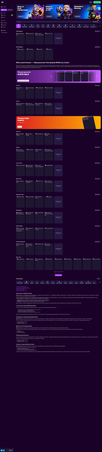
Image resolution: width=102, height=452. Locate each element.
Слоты (43, 26)
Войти (5, 6)
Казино (4, 9)
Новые (53, 26)
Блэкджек (79, 26)
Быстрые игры (72, 26)
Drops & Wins (86, 26)
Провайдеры (95, 21)
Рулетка (48, 26)
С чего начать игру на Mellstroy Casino (22, 287)
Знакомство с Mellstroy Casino (21, 286)
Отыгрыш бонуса (94, 26)
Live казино (59, 26)
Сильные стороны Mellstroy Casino (22, 290)
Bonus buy (66, 26)
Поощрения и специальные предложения (23, 288)
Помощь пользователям (20, 289)
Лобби (18, 26)
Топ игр (37, 26)
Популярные (24, 26)
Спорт (11, 9)
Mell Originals (31, 26)
